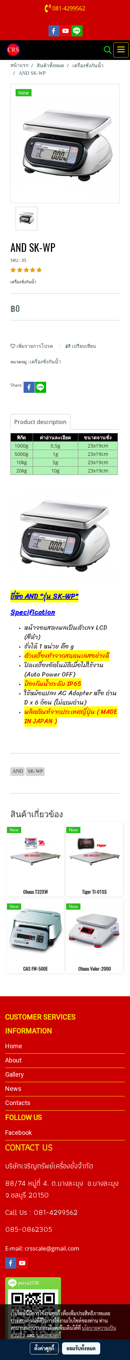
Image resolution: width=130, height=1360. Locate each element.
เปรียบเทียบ (83, 346)
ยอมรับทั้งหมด (81, 1348)
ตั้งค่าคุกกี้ (44, 1348)
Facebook (18, 1132)
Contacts (18, 1102)
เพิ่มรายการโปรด (34, 346)
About (13, 1060)
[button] (105, 50)
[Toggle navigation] (121, 50)
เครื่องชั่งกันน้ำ (45, 361)
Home (13, 1046)
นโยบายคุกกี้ (49, 1335)
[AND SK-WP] (62, 533)
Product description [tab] (40, 422)
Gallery (14, 1074)
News (13, 1088)
